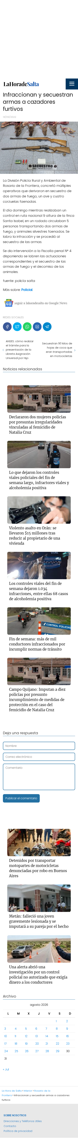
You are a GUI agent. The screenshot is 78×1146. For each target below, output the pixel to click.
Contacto (10, 1126)
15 (57, 1036)
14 (47, 1036)
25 (16, 1051)
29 (57, 1051)
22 (57, 1044)
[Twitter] (17, 326)
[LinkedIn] (37, 326)
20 (37, 1044)
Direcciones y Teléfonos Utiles (23, 1121)
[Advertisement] (39, 39)
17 (5, 1044)
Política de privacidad (18, 1131)
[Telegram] (47, 326)
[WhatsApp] (27, 326)
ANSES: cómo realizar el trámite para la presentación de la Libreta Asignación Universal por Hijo (20, 349)
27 (37, 1051)
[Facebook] (7, 326)
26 (26, 1051)
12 (26, 1036)
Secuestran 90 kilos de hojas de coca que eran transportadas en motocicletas (57, 349)
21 (47, 1044)
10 (5, 1036)
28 (47, 1051)
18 (16, 1044)
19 (26, 1044)
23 (67, 1044)
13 (36, 1036)
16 (67, 1036)
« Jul (6, 1069)
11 (15, 1036)
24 (6, 1051)
